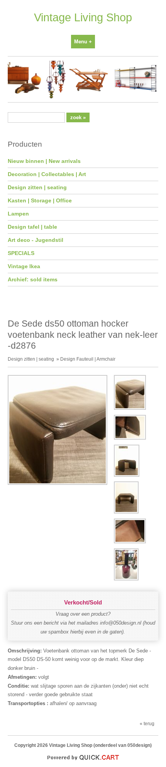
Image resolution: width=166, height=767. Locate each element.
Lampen (18, 214)
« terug (147, 723)
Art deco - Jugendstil (35, 240)
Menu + (83, 42)
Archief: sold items (33, 279)
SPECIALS (21, 253)
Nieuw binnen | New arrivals (44, 161)
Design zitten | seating (37, 187)
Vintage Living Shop (83, 17)
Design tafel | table (32, 227)
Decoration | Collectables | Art (47, 174)
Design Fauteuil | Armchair (87, 358)
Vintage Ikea (24, 266)
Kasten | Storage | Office (40, 200)
